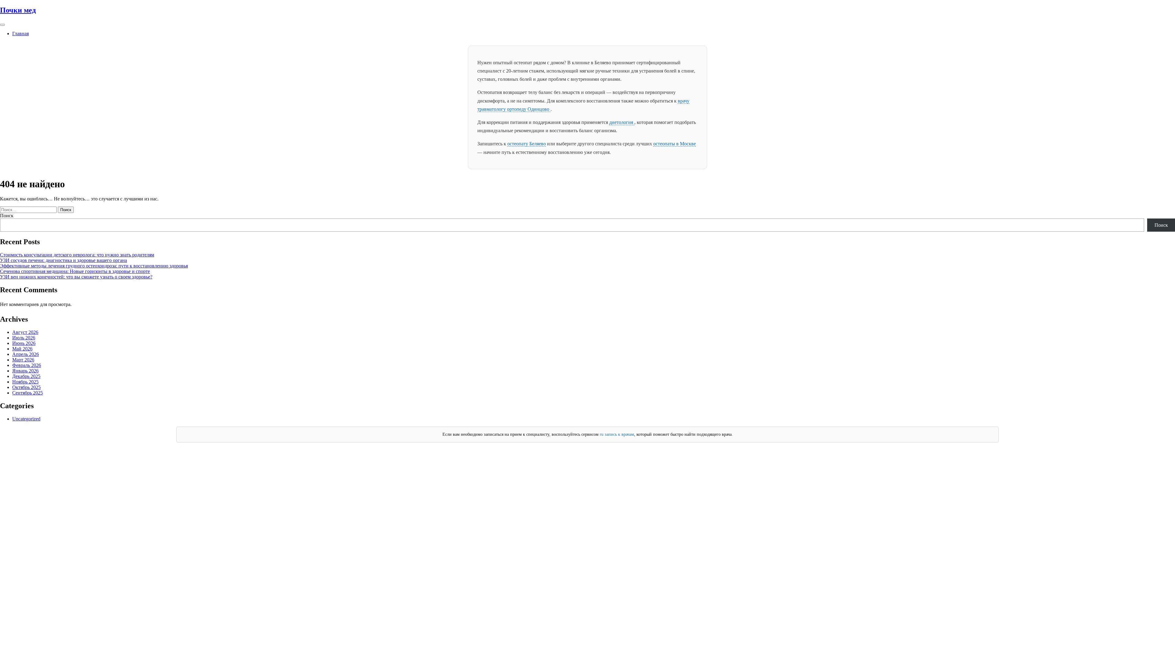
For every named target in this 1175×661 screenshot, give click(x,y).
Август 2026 (25, 332)
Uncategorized (26, 418)
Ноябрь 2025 (25, 381)
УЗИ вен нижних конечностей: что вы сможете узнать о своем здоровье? (76, 276)
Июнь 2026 (23, 343)
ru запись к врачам (617, 434)
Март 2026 (23, 359)
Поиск (6, 215)
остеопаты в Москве (674, 143)
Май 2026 (22, 348)
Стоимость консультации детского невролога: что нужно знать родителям (77, 254)
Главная (20, 33)
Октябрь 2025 (26, 387)
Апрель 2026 (25, 354)
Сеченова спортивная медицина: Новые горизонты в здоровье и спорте (75, 271)
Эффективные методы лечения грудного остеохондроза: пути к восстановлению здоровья (94, 265)
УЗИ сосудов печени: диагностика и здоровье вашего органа (63, 260)
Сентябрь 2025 (27, 392)
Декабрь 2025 (26, 376)
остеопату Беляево (526, 143)
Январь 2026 (25, 370)
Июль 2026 (23, 337)
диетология (621, 122)
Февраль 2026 (26, 365)
